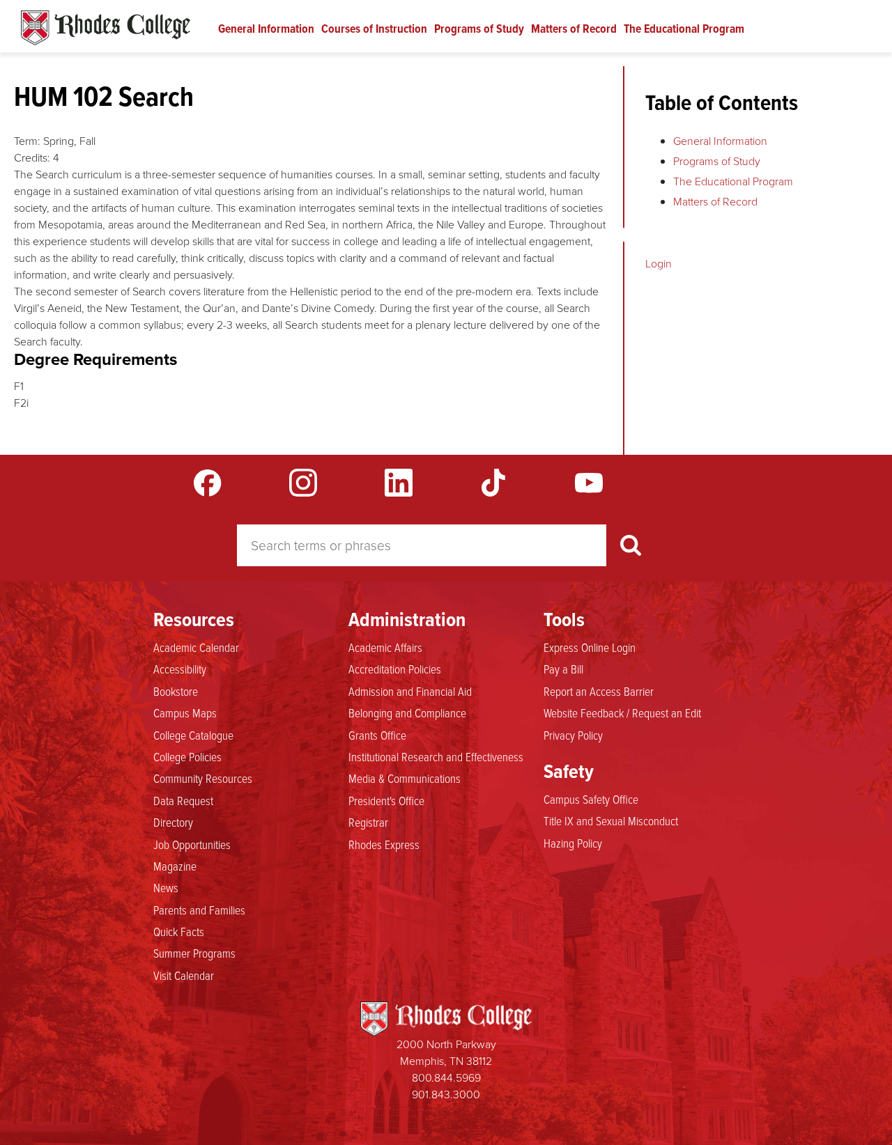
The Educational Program (684, 29)
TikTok (493, 483)
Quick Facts (178, 931)
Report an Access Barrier (599, 691)
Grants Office (377, 734)
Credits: (32, 158)
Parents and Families (199, 909)
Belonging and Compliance (407, 712)
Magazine (175, 865)
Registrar (368, 821)
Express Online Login (590, 647)
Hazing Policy (573, 842)
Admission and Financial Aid (410, 691)
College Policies (187, 756)
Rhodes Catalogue (105, 27)
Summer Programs (194, 952)
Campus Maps (185, 712)
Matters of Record (574, 29)
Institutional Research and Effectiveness (435, 756)
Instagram (303, 483)
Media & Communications (404, 778)
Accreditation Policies (394, 668)
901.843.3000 (446, 1094)
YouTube (589, 483)
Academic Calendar (196, 647)
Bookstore (175, 691)
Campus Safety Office (591, 798)
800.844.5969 (446, 1078)
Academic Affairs (385, 647)
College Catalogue (193, 734)
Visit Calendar (183, 975)
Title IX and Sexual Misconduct (611, 820)
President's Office (386, 800)
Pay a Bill (563, 668)
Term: (27, 141)
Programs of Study (479, 29)
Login (658, 264)
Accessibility (179, 668)
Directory (173, 821)
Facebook (208, 483)
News (165, 887)
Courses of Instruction (374, 29)
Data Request (183, 800)
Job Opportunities (192, 844)
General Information (266, 29)
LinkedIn (399, 483)
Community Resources (202, 778)
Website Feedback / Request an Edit (622, 712)
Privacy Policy (573, 734)
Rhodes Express (384, 844)
